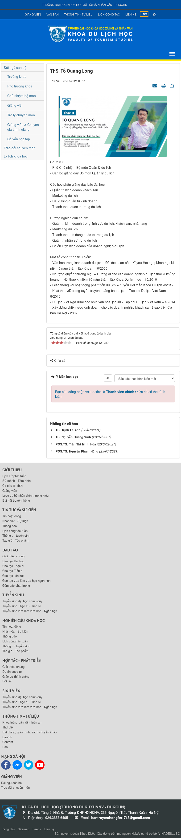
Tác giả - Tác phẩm (15, 540)
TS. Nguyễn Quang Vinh (73, 437)
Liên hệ (130, 14)
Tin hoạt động (11, 516)
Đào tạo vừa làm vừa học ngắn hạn (26, 580)
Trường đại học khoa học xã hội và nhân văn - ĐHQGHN (84, 5)
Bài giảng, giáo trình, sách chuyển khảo (29, 732)
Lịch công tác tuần (15, 530)
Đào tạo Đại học (13, 561)
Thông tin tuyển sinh (16, 535)
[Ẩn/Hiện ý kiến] (108, 378)
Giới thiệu (12, 469)
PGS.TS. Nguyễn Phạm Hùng (77, 451)
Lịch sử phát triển (14, 476)
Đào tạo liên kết (13, 575)
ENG (144, 14)
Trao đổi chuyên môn (19, 148)
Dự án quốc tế (12, 671)
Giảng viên (33, 14)
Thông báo (9, 525)
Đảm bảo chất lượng (16, 585)
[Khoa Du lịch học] (90, 33)
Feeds (37, 829)
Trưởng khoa (16, 76)
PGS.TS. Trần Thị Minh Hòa (76, 444)
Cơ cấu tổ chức (12, 485)
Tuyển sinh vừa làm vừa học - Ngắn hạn (29, 611)
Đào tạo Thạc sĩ (13, 565)
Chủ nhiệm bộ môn (21, 95)
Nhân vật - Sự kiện (15, 521)
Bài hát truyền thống (16, 500)
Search (7, 737)
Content (7, 742)
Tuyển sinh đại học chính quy (22, 601)
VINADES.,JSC (169, 833)
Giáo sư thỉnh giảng (15, 676)
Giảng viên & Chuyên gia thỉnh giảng (23, 127)
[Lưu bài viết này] (172, 85)
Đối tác (7, 681)
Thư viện (8, 727)
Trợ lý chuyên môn (21, 115)
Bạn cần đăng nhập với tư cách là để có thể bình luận (110, 394)
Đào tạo (10, 550)
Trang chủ (8, 829)
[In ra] (164, 85)
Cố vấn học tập (18, 139)
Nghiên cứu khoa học (23, 620)
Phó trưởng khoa (19, 86)
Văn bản (52, 14)
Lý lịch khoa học (16, 156)
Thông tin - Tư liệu (78, 14)
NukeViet (138, 833)
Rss (5, 746)
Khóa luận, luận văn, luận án (21, 722)
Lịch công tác (109, 14)
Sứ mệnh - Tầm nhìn (16, 480)
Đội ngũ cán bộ (15, 67)
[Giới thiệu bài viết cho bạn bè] (155, 85)
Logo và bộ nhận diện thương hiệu (25, 495)
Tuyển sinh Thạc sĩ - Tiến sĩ (21, 606)
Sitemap (23, 829)
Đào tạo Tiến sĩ (12, 570)
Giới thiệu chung (13, 556)
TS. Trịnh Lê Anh (68, 430)
